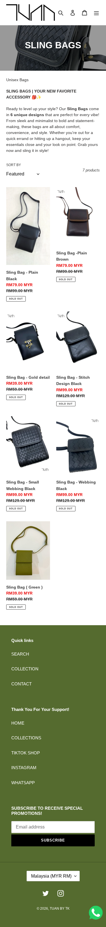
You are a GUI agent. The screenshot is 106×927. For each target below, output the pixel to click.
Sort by (13, 165)
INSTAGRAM (23, 767)
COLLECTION (24, 668)
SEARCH (20, 654)
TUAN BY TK (60, 909)
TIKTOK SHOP (25, 752)
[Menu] (96, 13)
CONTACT (21, 683)
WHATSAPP (23, 782)
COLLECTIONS (26, 737)
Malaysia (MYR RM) (51, 876)
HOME (17, 723)
